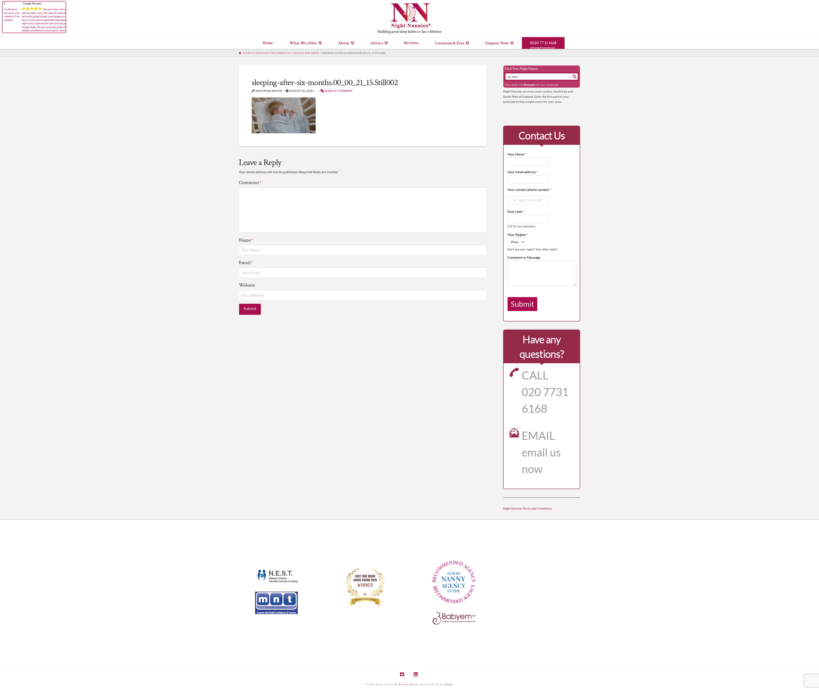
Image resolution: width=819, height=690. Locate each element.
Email (246, 262)
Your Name (516, 154)
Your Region (517, 234)
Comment (250, 182)
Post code (515, 211)
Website (247, 285)
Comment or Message (523, 257)
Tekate (448, 684)
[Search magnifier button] (575, 77)
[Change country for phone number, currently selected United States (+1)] (512, 200)
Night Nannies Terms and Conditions (527, 508)
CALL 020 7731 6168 (545, 392)
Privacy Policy (408, 684)
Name (246, 240)
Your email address (522, 172)
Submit (522, 303)
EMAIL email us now (541, 452)
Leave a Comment (338, 91)
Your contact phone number (529, 189)
